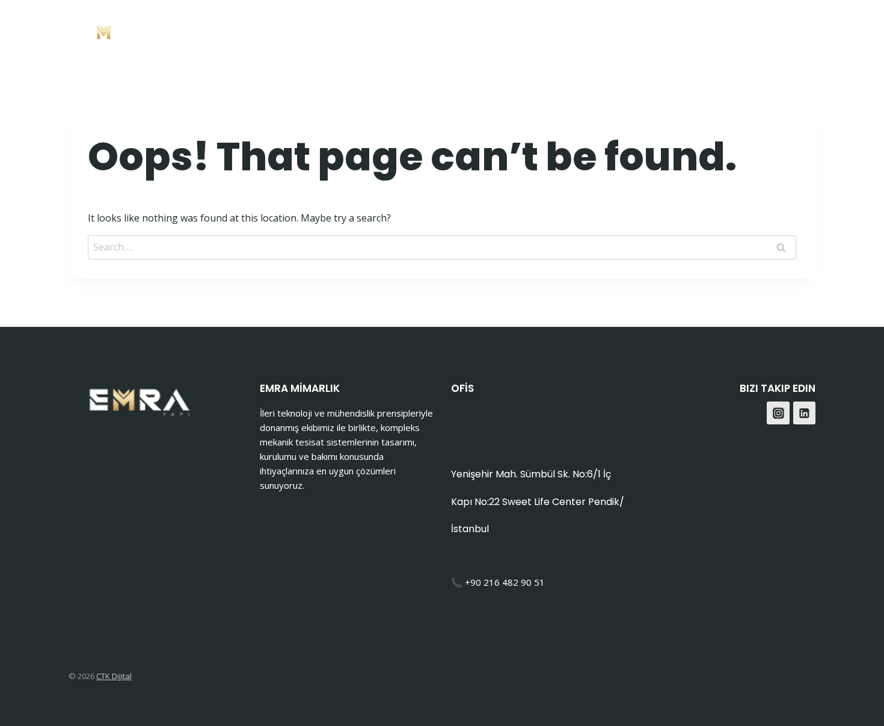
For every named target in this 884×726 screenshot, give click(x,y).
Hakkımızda (599, 30)
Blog (722, 30)
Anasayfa (418, 30)
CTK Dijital (114, 676)
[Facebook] (771, 30)
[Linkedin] (804, 413)
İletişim (671, 30)
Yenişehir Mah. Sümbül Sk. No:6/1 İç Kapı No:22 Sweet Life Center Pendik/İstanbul (537, 501)
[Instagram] (801, 30)
